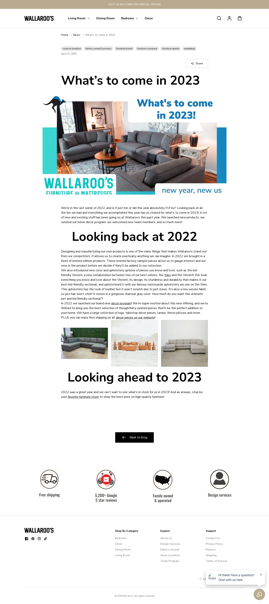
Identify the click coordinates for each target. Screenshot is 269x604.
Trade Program (169, 561)
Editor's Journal (169, 549)
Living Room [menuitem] (77, 18)
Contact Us (213, 538)
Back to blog (138, 437)
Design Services (170, 544)
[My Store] (39, 530)
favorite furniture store (83, 397)
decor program (121, 303)
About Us (166, 538)
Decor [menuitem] (149, 18)
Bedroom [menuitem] (127, 18)
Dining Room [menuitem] (105, 18)
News (76, 35)
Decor (118, 544)
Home (64, 35)
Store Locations (170, 555)
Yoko (167, 275)
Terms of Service (216, 561)
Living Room (122, 555)
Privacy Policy (214, 544)
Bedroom (120, 538)
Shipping (211, 555)
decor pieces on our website (135, 317)
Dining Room (123, 549)
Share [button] (199, 63)
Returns (211, 549)
